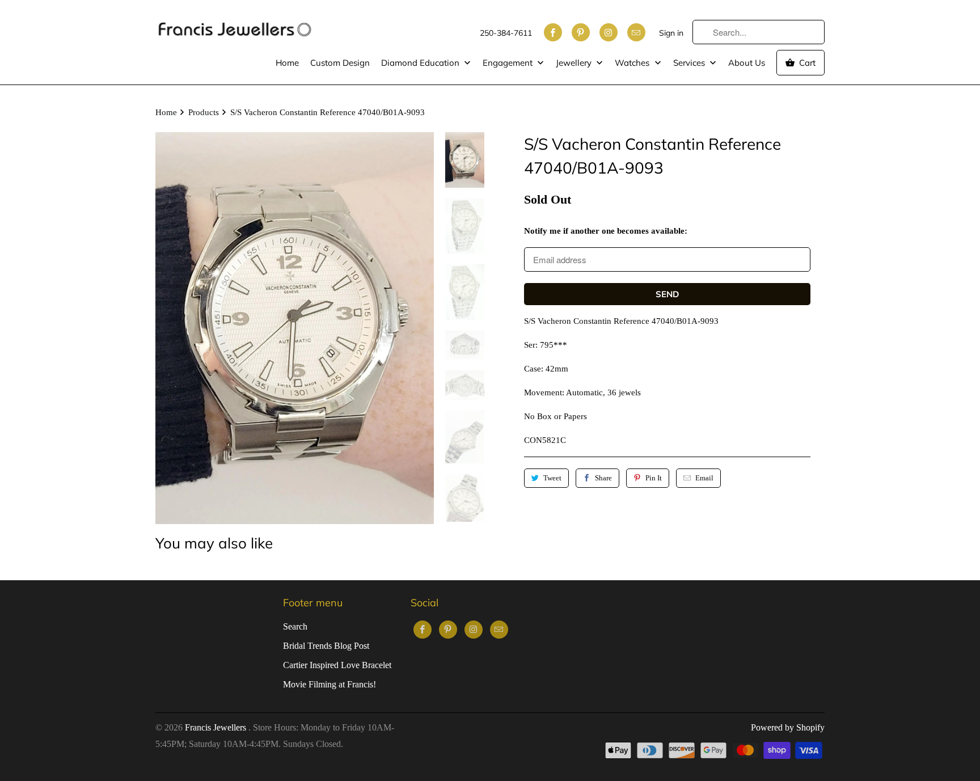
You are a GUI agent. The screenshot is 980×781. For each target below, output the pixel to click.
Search (295, 626)
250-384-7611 (506, 33)
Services (690, 62)
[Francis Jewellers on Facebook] (553, 32)
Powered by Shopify (788, 727)
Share (603, 478)
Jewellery (575, 62)
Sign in (671, 33)
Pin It (653, 478)
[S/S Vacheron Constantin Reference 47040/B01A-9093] (294, 328)
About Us (746, 62)
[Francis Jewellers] (234, 24)
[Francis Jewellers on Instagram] (608, 32)
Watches (633, 62)
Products (203, 112)
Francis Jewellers (216, 727)
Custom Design (340, 62)
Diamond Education (421, 62)
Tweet (552, 478)
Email (704, 478)
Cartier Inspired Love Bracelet (337, 665)
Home (287, 62)
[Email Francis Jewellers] (636, 32)
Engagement (509, 62)
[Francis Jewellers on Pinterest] (581, 32)
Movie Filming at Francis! (329, 684)
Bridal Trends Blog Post (326, 646)
